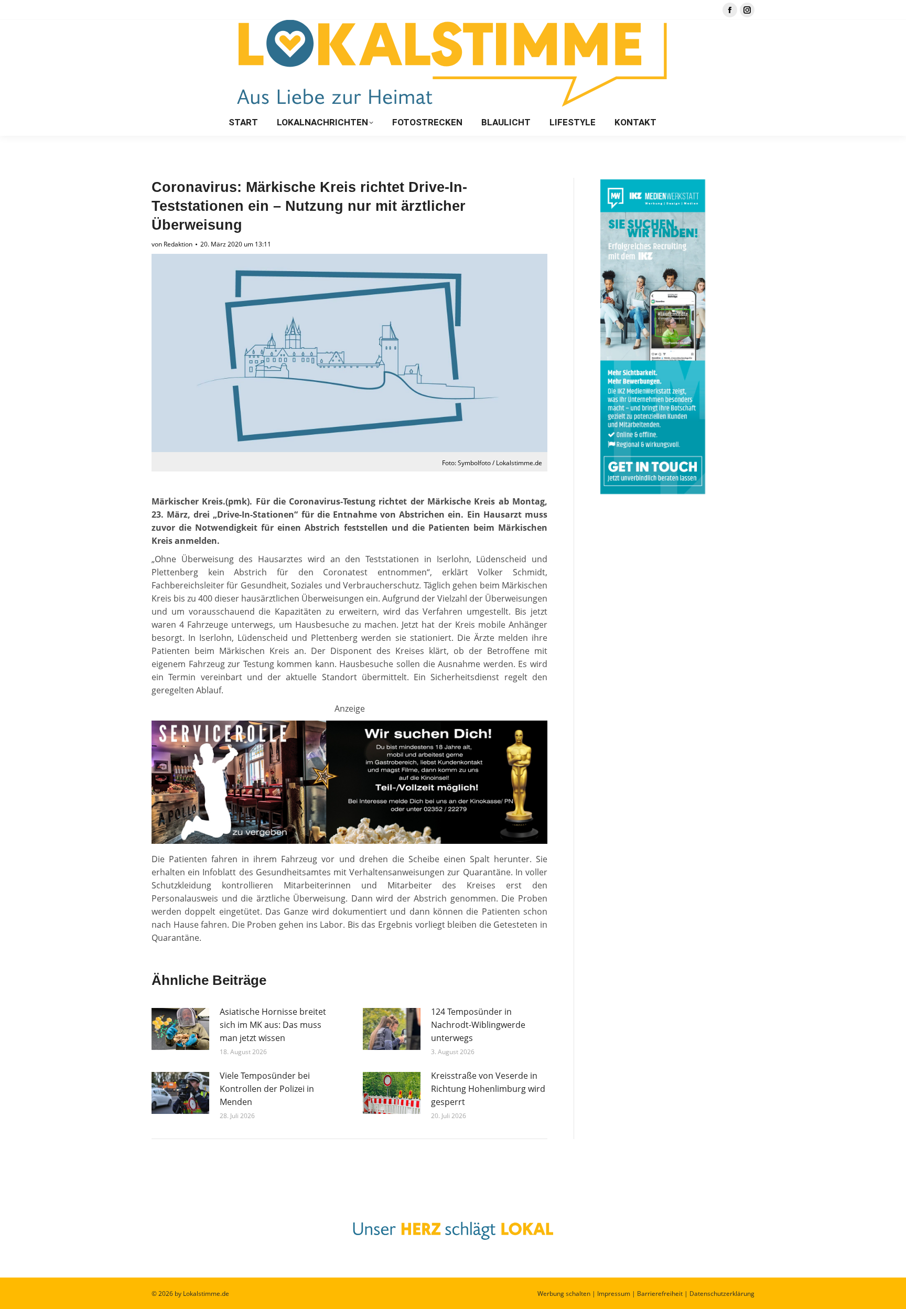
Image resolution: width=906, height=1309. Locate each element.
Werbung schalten (563, 1293)
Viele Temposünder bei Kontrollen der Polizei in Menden (267, 1089)
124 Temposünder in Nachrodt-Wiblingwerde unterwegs (478, 1025)
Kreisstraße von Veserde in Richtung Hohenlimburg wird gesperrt (488, 1089)
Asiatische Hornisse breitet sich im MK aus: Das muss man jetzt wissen (273, 1025)
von (172, 244)
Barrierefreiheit (660, 1293)
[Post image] (180, 1029)
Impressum (613, 1293)
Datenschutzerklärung (721, 1293)
